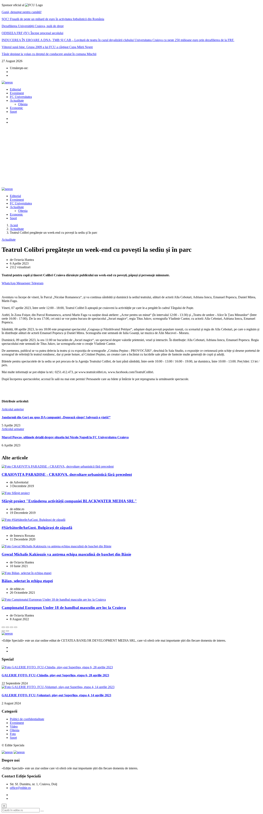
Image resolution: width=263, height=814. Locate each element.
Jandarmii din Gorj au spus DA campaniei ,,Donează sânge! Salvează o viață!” (56, 417)
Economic (16, 108)
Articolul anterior (13, 409)
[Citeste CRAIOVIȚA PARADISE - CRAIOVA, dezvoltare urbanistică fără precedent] (58, 466)
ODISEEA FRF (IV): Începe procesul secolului (32, 33)
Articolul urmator (13, 429)
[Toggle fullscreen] (11, 627)
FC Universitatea (21, 97)
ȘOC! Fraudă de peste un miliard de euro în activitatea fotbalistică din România (53, 19)
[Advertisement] (131, 156)
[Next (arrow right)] (7, 631)
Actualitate (17, 100)
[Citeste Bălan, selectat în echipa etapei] (26, 573)
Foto (13, 734)
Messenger (23, 283)
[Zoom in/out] (15, 627)
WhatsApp (9, 283)
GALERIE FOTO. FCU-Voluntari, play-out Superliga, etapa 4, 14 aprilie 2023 (56, 695)
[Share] (7, 627)
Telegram (37, 283)
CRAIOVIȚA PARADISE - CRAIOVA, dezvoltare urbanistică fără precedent (67, 474)
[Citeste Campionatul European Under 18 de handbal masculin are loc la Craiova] (54, 599)
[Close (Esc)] (3, 627)
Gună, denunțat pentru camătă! (22, 12)
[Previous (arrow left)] (3, 631)
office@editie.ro (20, 788)
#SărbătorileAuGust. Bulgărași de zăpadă (37, 527)
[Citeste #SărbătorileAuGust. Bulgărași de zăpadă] (33, 519)
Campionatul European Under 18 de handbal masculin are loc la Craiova (64, 607)
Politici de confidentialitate (27, 719)
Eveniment (17, 93)
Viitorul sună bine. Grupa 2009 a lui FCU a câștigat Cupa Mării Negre (47, 47)
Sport (13, 111)
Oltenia (23, 104)
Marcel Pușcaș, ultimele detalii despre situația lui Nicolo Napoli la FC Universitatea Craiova (65, 437)
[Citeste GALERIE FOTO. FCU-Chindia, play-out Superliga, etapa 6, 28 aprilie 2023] (57, 667)
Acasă (14, 225)
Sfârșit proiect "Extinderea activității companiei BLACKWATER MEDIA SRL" (69, 501)
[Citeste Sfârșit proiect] (16, 493)
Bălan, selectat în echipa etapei (27, 581)
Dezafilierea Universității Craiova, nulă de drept (32, 26)
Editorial (15, 89)
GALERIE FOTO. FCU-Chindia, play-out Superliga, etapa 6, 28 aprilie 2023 (55, 675)
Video (14, 726)
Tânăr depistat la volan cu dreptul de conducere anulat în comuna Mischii (49, 54)
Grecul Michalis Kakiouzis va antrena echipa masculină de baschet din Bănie (66, 554)
